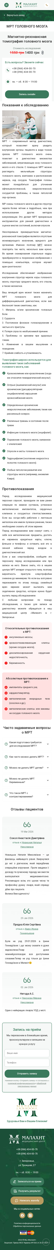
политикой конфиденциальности (21, 1083)
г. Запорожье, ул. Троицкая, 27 (27, 1163)
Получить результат (29, 1191)
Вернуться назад (16, 15)
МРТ (39, 245)
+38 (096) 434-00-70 (24, 71)
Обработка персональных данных (27, 1226)
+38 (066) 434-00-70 (24, 68)
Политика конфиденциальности (27, 1223)
